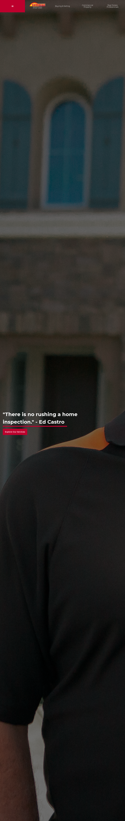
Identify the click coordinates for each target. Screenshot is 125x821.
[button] (12, 6)
